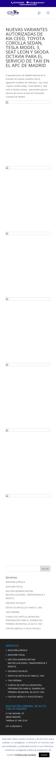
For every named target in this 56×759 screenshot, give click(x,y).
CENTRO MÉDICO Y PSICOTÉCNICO (23, 628)
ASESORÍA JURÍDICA (15, 582)
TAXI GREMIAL (13, 612)
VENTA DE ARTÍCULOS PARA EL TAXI (24, 607)
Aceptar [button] (44, 754)
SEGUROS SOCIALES (16, 602)
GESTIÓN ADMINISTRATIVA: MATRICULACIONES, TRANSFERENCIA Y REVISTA (25, 595)
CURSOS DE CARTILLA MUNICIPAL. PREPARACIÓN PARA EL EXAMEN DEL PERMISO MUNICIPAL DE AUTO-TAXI (24, 620)
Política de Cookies (25, 754)
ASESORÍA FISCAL (14, 586)
